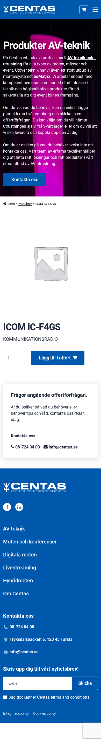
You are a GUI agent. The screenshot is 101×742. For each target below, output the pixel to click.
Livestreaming (19, 567)
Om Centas (16, 593)
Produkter (25, 204)
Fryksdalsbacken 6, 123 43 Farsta (41, 639)
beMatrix (42, 76)
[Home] (29, 9)
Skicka (85, 683)
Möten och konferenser (30, 542)
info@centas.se (63, 447)
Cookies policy (44, 713)
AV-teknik (14, 529)
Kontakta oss (24, 179)
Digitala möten (20, 555)
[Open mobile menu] (95, 9)
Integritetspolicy (16, 713)
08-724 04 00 (27, 447)
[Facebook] (7, 507)
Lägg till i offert (55, 357)
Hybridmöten (18, 580)
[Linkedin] (19, 507)
